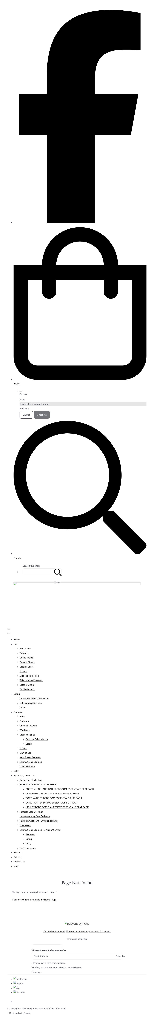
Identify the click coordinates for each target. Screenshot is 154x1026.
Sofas (16, 771)
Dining (17, 694)
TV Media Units (27, 689)
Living (16, 644)
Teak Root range (28, 848)
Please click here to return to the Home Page (34, 899)
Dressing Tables (27, 734)
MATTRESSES (27, 766)
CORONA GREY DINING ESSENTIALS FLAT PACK (52, 802)
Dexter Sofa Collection (31, 780)
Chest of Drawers (28, 725)
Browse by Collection (24, 775)
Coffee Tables (26, 657)
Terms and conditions (77, 939)
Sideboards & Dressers (31, 680)
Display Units (26, 666)
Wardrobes (25, 730)
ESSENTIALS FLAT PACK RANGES (38, 784)
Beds (22, 716)
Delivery (18, 857)
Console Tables (27, 662)
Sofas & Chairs (27, 685)
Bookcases (25, 648)
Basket (26, 414)
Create (27, 1013)
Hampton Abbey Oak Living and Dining (38, 821)
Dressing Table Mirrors (37, 739)
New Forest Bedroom (30, 757)
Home (17, 639)
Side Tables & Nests (29, 675)
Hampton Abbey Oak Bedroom (35, 816)
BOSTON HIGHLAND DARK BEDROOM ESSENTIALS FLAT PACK (60, 789)
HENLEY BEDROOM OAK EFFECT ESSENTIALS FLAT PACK (57, 807)
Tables (23, 707)
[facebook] (80, 222)
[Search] (58, 571)
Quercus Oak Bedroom (31, 762)
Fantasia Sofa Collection (31, 811)
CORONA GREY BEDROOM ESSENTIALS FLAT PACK (54, 798)
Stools (29, 743)
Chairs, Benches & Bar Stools (34, 698)
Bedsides (24, 721)
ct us (105, 931)
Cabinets (24, 653)
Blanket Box (25, 753)
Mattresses (25, 825)
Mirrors (23, 671)
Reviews (18, 852)
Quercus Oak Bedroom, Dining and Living (40, 830)
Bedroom (18, 712)
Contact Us (19, 861)
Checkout (41, 414)
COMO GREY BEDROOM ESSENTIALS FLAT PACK (52, 793)
